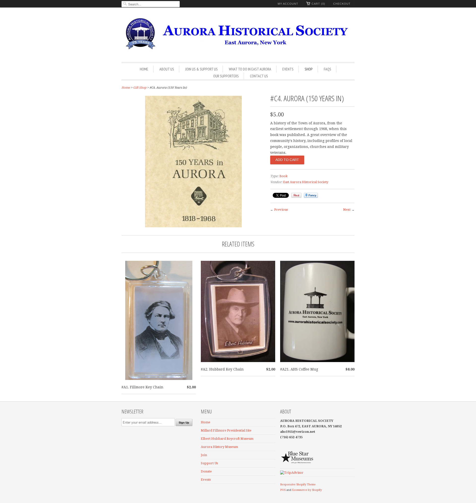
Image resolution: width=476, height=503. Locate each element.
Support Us (209, 463)
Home (144, 69)
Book (283, 176)
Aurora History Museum (219, 447)
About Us (166, 69)
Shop (309, 69)
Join (204, 455)
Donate (206, 471)
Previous (281, 209)
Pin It (296, 195)
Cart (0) (318, 3)
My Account (288, 3)
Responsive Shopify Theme (298, 484)
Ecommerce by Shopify (307, 490)
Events (288, 69)
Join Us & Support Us (201, 69)
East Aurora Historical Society (305, 182)
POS (283, 490)
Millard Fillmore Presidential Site (226, 430)
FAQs (327, 69)
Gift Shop (139, 87)
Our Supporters (226, 75)
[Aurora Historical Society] (238, 35)
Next (347, 209)
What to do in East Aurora (250, 69)
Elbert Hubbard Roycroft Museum (227, 438)
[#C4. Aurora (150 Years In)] (193, 226)
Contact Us (259, 75)
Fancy (311, 195)
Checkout (342, 3)
